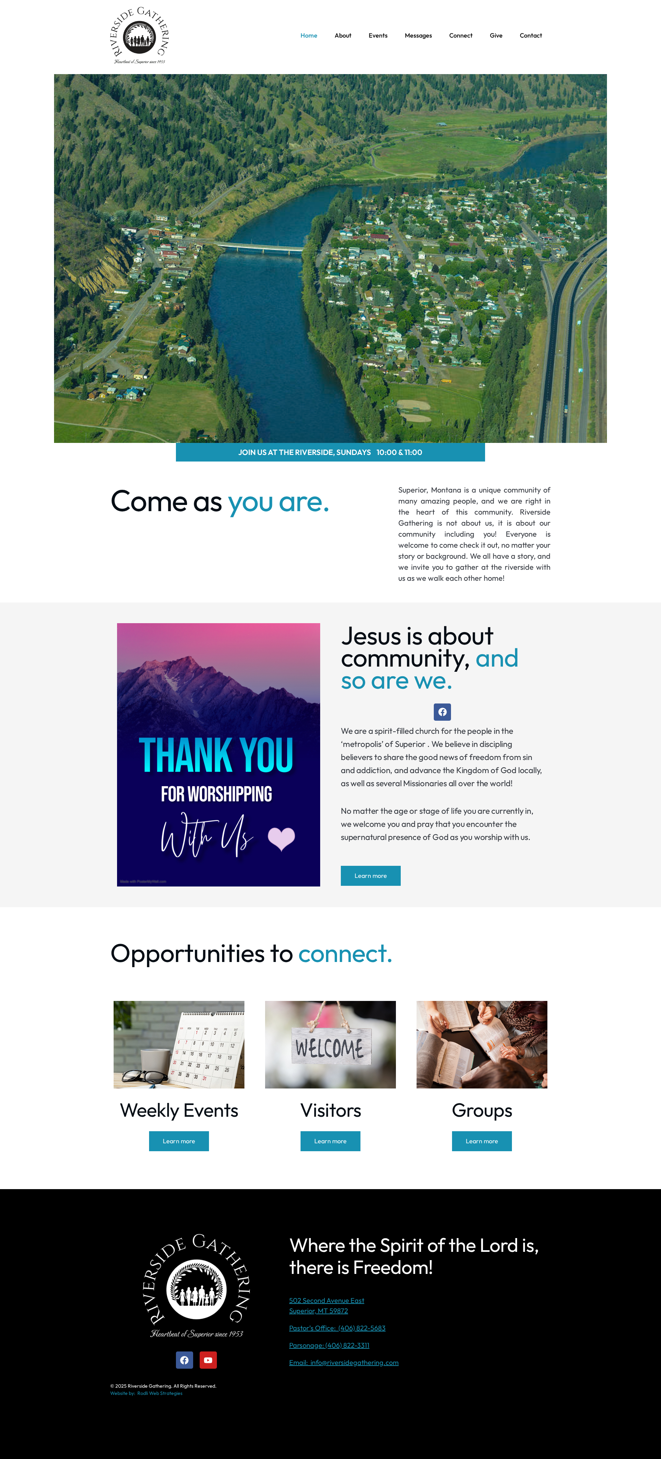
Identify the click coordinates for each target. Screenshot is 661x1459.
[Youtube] (208, 1360)
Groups (482, 1109)
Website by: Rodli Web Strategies (146, 1393)
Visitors (330, 1109)
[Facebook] (442, 712)
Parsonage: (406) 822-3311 (329, 1345)
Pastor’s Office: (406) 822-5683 (337, 1328)
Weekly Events (178, 1109)
